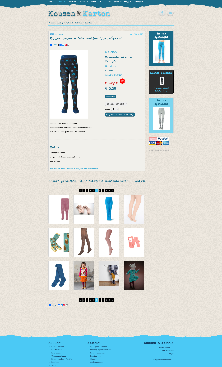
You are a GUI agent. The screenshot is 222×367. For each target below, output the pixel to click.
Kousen (88, 23)
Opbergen (94, 359)
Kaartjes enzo (95, 356)
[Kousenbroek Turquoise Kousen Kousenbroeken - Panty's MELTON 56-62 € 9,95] (109, 209)
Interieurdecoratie (97, 353)
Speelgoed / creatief (98, 347)
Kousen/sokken (57, 347)
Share (55, 45)
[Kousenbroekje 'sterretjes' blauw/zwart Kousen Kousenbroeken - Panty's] (70, 118)
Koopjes (84, 2)
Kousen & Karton (73, 23)
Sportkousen (56, 350)
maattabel (110, 96)
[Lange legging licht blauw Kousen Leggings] (161, 63)
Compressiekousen (59, 356)
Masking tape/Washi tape (100, 350)
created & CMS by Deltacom (159, 151)
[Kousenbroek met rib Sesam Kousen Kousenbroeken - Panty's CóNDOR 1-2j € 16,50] (134, 242)
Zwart (109, 75)
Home (51, 2)
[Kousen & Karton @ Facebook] (162, 16)
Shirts (53, 365)
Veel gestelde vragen (119, 2)
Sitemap (139, 2)
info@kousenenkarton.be (163, 360)
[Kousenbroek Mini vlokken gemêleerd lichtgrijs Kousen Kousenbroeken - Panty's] (161, 130)
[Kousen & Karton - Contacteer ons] (170, 16)
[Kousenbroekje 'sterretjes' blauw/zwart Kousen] (161, 84)
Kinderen (111, 66)
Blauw (118, 75)
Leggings (55, 362)
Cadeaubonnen (96, 362)
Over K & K (97, 2)
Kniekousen (56, 353)
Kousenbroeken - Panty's (61, 359)
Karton (72, 2)
